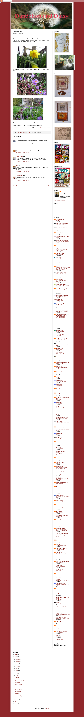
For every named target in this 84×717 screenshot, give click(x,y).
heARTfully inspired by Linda (62, 338)
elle (17, 138)
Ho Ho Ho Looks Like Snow (61, 501)
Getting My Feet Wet (60, 528)
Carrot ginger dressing (60, 389)
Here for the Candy (59, 233)
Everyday (57, 237)
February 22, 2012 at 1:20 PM (22, 161)
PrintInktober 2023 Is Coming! (61, 321)
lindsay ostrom (59, 348)
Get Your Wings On (59, 403)
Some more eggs (59, 622)
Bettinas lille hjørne (60, 621)
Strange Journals (60, 495)
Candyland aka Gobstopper (61, 224)
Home (32, 185)
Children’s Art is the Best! (61, 296)
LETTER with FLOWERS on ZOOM (62, 285)
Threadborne (59, 384)
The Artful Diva (59, 299)
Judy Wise (58, 602)
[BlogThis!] (36, 132)
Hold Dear (58, 635)
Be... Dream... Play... (60, 334)
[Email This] (35, 132)
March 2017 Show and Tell (61, 553)
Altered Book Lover (60, 219)
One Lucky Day (59, 232)
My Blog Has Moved (60, 331)
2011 (16, 701)
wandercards (58, 399)
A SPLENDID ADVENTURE (61, 548)
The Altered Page (59, 437)
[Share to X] (37, 132)
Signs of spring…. (19, 684)
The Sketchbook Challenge (62, 417)
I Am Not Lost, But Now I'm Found (62, 618)
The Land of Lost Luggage (62, 240)
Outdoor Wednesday (43, 127)
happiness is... (58, 636)
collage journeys (59, 330)
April (17, 673)
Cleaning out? (18, 691)
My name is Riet (19, 148)
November (18, 661)
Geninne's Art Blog (60, 462)
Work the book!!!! (59, 349)
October (17, 663)
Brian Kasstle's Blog (60, 583)
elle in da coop (59, 511)
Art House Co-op (59, 639)
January (17, 699)
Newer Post (15, 185)
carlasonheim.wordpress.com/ (62, 295)
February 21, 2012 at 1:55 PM (22, 144)
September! (58, 463)
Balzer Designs (59, 320)
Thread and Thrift (60, 371)
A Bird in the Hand (60, 253)
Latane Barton (19, 175)
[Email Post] (33, 132)
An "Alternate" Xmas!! (60, 594)
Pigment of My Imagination (62, 588)
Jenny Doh (58, 447)
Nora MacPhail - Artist (60, 284)
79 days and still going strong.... (62, 418)
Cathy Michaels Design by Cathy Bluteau (62, 411)
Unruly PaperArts (59, 593)
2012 (16, 657)
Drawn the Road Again (61, 303)
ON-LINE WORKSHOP (60, 459)
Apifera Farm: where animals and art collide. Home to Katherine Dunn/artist (62, 315)
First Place (58, 220)
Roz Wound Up (59, 556)
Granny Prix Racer (59, 300)
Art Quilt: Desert (59, 228)
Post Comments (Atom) (24, 187)
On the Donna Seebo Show (61, 381)
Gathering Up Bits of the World (63, 491)
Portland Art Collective (61, 552)
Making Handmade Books (61, 227)
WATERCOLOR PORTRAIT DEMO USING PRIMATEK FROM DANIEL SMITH (62, 429)
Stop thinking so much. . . (61, 589)
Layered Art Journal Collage (61, 545)
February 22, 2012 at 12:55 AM (22, 152)
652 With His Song (59, 448)
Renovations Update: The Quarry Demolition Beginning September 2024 (62, 291)
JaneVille (58, 343)
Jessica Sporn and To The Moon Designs (62, 505)
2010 (16, 703)
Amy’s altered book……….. (21, 696)
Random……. (18, 693)
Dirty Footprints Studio (61, 617)
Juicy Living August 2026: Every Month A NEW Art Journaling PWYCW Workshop (62, 249)
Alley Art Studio (59, 565)
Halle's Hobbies (59, 257)
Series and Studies (59, 610)
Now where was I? (59, 385)
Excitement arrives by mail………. (22, 680)
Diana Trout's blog (60, 352)
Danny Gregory (59, 380)
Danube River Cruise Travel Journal (62, 263)
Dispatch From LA (60, 613)
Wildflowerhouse (59, 500)
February (18, 677)
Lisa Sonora (58, 406)
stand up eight (58, 487)
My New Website (59, 570)
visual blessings (59, 356)
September (18, 664)
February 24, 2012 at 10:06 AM (22, 171)
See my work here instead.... (61, 627)
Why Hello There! (59, 516)
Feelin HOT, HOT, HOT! (60, 339)
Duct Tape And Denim (60, 309)
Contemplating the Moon (61, 631)
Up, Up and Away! (59, 483)
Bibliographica (59, 441)
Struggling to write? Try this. (61, 407)
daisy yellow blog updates (62, 223)
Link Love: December (60, 438)
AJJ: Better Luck (59, 258)
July (17, 668)
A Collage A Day (59, 279)
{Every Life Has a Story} (61, 272)
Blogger (47, 708)
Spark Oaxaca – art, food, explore (62, 580)
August (17, 666)
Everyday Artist (59, 261)
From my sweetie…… (19, 686)
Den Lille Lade (59, 366)
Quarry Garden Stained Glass (62, 288)
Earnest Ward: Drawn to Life (62, 482)
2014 (16, 654)
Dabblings (58, 544)
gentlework (58, 519)
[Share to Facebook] (39, 132)
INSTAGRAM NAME (60, 549)
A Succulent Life (59, 573)
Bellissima (58, 579)
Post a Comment (18, 183)
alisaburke (58, 266)
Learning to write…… (19, 689)
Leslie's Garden (19, 156)
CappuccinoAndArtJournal (62, 376)
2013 (16, 656)
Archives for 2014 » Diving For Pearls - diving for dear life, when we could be (62, 607)
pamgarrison (58, 477)
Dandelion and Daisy (65, 192)
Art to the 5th (59, 421)
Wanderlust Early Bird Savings (61, 492)
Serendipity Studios (60, 471)
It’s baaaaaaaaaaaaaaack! (20, 678)
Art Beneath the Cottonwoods (62, 362)
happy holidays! (59, 599)
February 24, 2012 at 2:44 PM (22, 180)
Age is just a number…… (20, 687)
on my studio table (59, 632)
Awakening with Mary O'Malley (62, 236)
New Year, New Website (60, 566)
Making (57, 377)
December (18, 659)
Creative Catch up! (59, 512)
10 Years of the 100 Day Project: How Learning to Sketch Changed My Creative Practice (62, 275)
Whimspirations (59, 466)
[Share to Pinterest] (40, 132)
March (17, 675)
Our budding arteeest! (20, 695)
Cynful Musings (59, 540)
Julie (17, 165)
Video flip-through (59, 525)
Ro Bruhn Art (59, 457)
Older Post (48, 185)
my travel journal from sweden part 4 (63, 614)
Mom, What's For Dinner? (61, 388)
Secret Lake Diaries (60, 523)
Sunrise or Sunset (59, 254)
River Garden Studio (60, 569)
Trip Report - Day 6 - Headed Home (62, 541)
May (17, 672)
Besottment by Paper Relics (62, 515)
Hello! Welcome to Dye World (62, 561)
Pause (57, 520)
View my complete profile (59, 200)
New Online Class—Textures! (61, 558)
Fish (56, 372)
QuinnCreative (59, 402)
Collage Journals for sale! (60, 327)
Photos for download (60, 353)
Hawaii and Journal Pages (61, 603)
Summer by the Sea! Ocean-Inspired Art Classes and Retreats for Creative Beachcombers (63, 268)
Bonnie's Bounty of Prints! (61, 562)
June (17, 670)
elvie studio (58, 486)
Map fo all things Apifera (60, 317)
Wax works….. (18, 682)
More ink (57, 434)
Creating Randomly (59, 363)
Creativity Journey (60, 427)
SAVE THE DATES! (59, 335)
